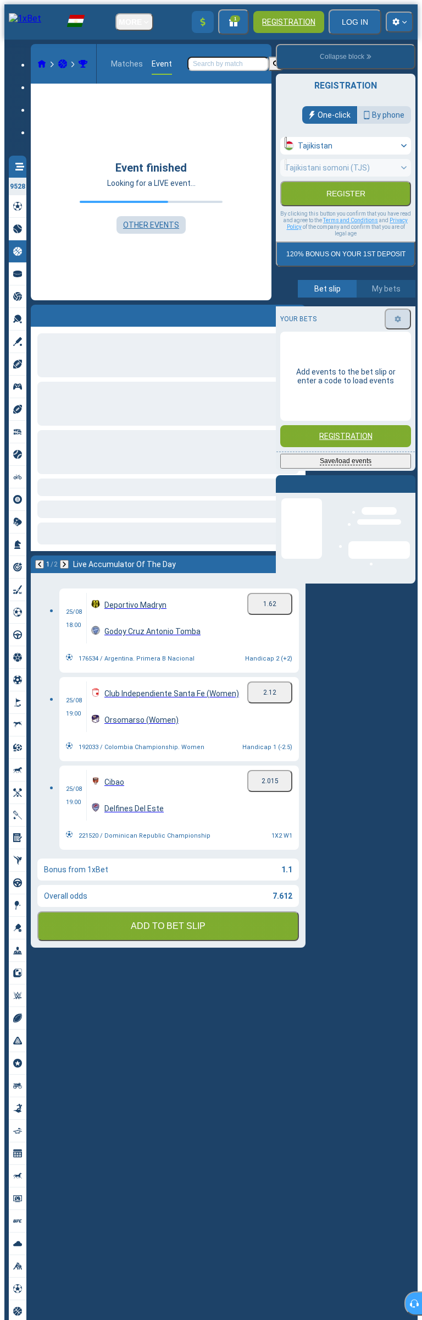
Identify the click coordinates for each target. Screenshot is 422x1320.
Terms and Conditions (350, 244)
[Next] (68, 313)
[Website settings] (399, 22)
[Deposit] (203, 22)
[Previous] (39, 313)
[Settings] (398, 342)
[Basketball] (62, 64)
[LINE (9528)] (41, 64)
